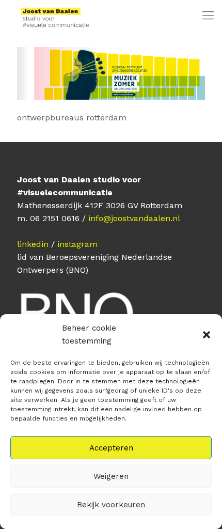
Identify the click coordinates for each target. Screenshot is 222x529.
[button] (206, 335)
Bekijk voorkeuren (111, 504)
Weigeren (111, 476)
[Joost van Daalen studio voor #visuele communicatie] (49, 15)
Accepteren (111, 448)
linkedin (33, 244)
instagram (77, 244)
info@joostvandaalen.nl (134, 218)
